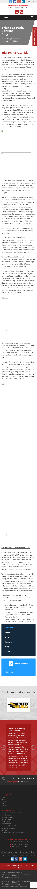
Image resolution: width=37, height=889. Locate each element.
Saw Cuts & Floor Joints (9, 826)
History (8, 642)
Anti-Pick (4, 830)
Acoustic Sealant (6, 824)
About (34, 2)
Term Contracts (6, 819)
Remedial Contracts (7, 817)
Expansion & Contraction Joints (11, 813)
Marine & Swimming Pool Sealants (16, 730)
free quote (13, 781)
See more (9, 672)
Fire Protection (6, 821)
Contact (8, 651)
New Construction (7, 815)
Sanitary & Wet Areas (8, 828)
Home (28, 2)
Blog (6, 646)
